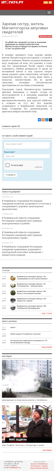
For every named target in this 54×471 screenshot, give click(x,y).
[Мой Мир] (46, 119)
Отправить (11, 174)
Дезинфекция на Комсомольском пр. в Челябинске (24, 400)
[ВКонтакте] (39, 119)
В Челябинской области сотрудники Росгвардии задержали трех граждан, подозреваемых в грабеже (22, 220)
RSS (45, 2)
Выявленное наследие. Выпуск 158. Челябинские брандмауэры (31, 307)
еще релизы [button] (46, 347)
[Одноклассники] (43, 119)
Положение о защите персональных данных (39, 467)
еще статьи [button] (47, 313)
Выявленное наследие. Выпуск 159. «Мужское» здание (31, 299)
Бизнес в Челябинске (39, 464)
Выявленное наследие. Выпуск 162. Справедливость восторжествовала (32, 277)
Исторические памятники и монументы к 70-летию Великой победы (28, 341)
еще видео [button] (47, 450)
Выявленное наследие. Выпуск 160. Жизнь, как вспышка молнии (31, 292)
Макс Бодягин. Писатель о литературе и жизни (23, 445)
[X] (50, 119)
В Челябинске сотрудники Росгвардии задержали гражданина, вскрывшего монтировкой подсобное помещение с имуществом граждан (22, 250)
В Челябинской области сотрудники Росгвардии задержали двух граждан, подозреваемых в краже (22, 235)
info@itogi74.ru (15, 467)
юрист (13, 327)
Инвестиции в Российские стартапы (25, 334)
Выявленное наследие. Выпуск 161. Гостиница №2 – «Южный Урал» (31, 285)
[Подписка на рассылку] (50, 2)
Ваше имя (9, 152)
